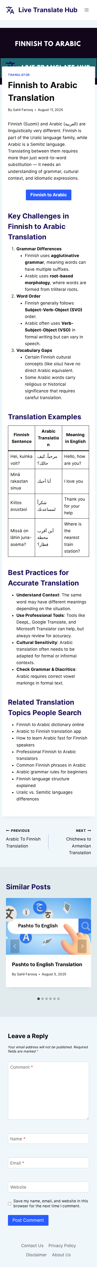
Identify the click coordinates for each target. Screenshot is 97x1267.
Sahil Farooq (23, 110)
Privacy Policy (62, 1245)
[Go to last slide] (14, 946)
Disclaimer (36, 1254)
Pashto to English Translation (47, 964)
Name (18, 1138)
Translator (19, 75)
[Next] (82, 946)
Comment (21, 1067)
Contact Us (32, 1245)
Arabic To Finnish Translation (23, 838)
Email (17, 1163)
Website (18, 1187)
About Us (61, 1254)
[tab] (38, 999)
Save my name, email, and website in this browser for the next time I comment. (50, 1203)
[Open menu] (86, 10)
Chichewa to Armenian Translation (78, 842)
